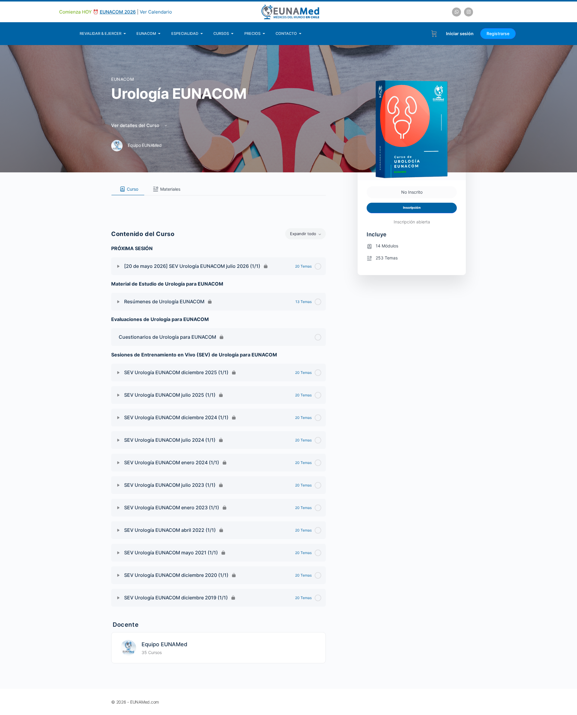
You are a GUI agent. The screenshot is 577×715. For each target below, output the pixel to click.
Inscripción (412, 208)
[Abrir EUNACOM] (159, 33)
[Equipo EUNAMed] (128, 647)
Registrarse (498, 33)
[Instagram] (468, 12)
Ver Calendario (156, 12)
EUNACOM (122, 79)
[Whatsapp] (456, 12)
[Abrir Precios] (264, 33)
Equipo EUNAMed (164, 644)
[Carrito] (434, 33)
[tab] (128, 189)
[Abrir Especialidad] (202, 33)
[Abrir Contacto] (300, 33)
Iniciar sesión (460, 33)
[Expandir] (118, 266)
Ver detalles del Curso (135, 125)
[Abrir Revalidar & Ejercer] (125, 33)
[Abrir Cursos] (232, 33)
